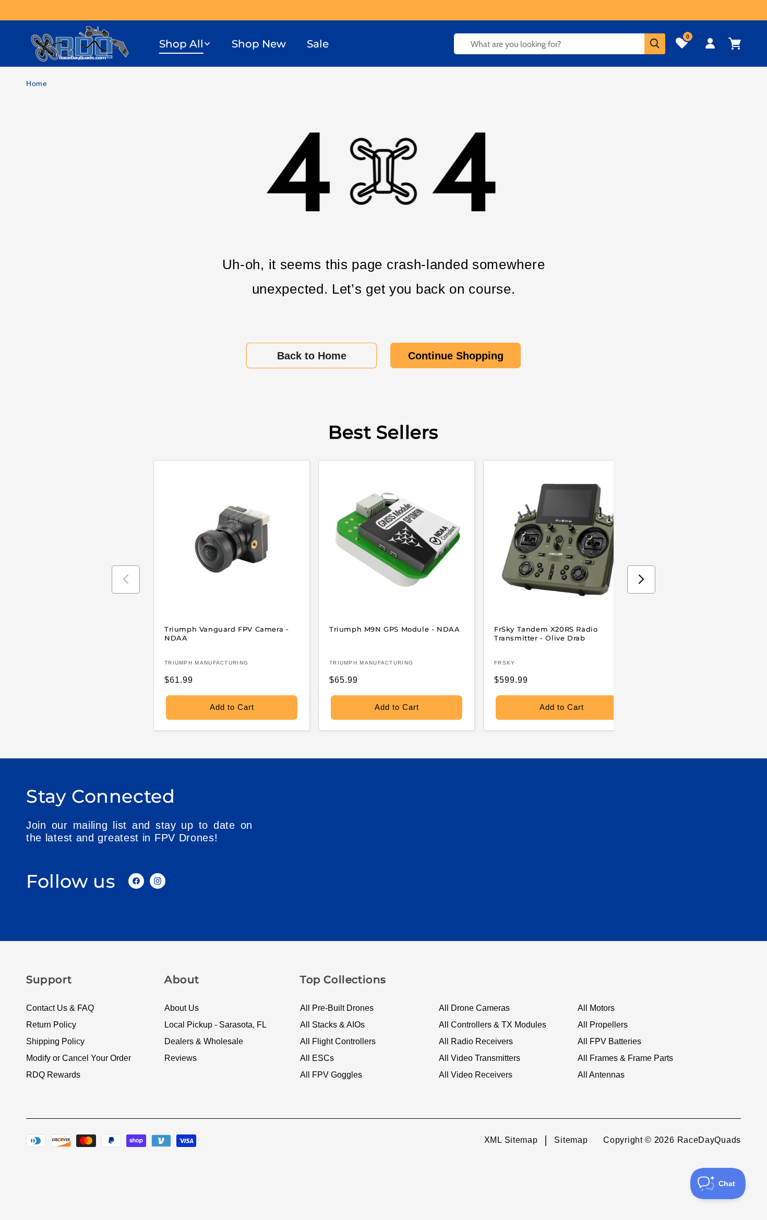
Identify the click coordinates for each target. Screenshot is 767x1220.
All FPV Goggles (331, 1074)
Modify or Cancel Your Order (78, 1058)
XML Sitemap (511, 1140)
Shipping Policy (55, 1041)
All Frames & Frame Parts (625, 1058)
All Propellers (603, 1024)
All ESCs (317, 1058)
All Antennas (601, 1074)
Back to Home (311, 355)
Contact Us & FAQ (60, 1008)
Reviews (180, 1058)
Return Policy (51, 1024)
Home (36, 83)
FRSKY (505, 663)
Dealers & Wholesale (203, 1041)
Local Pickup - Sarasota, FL (215, 1024)
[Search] (654, 43)
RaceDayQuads (709, 1140)
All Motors (596, 1008)
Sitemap (571, 1140)
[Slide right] (641, 579)
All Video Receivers (475, 1074)
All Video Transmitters (479, 1058)
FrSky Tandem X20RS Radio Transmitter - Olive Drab (545, 633)
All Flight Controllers (338, 1041)
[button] (185, 44)
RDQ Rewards (53, 1074)
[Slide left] (126, 579)
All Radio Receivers (476, 1041)
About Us (181, 1008)
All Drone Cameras (474, 1008)
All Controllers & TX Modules (492, 1024)
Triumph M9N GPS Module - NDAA (394, 629)
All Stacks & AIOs (332, 1024)
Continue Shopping (456, 355)
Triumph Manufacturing (206, 663)
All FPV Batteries (609, 1041)
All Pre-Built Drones (337, 1008)
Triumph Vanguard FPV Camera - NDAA (226, 633)
